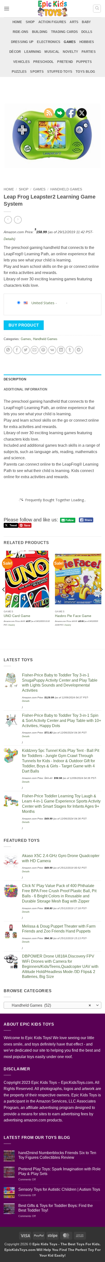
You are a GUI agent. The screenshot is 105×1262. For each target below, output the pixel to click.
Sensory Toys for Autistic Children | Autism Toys (59, 1189)
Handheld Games (66, 189)
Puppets (84, 62)
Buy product (24, 325)
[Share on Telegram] (79, 350)
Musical (51, 52)
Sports (37, 71)
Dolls (86, 32)
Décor (15, 52)
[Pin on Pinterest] (43, 350)
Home (17, 22)
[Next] (101, 599)
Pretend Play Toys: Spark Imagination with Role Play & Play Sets (59, 1171)
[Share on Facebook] (17, 350)
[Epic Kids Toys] (52, 8)
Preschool (43, 62)
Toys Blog (85, 71)
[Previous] (4, 599)
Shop (30, 22)
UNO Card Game (17, 616)
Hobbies (86, 42)
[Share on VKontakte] (52, 350)
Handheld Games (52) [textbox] (50, 1005)
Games (70, 42)
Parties (89, 52)
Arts (74, 22)
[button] (7, 8)
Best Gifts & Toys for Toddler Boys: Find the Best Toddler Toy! (55, 1208)
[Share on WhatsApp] (8, 350)
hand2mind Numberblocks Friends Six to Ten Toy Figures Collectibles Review (57, 1155)
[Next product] (8, 220)
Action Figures (52, 22)
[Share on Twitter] (26, 350)
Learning (32, 52)
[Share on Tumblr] (70, 350)
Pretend (65, 62)
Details (9, 239)
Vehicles (21, 62)
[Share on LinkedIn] (61, 350)
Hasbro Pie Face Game (73, 616)
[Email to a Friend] (35, 350)
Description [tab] (15, 379)
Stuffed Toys (59, 71)
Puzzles (19, 71)
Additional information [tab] (25, 389)
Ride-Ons (21, 32)
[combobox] (52, 1005)
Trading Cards (64, 32)
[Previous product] (17, 220)
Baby (86, 22)
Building (40, 32)
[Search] (97, 9)
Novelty (70, 52)
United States (42, 302)
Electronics (48, 42)
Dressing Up (22, 42)
